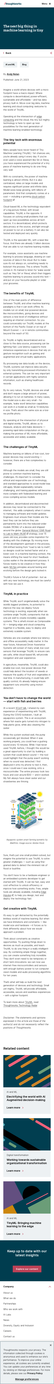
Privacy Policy (35, 1373)
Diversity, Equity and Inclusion (18, 1325)
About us (8, 1292)
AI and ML (10, 64)
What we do (9, 1298)
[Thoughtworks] (12, 3)
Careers (7, 1330)
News (6, 1320)
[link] (27, 1269)
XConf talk (21, 708)
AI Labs (7, 1314)
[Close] (51, 1345)
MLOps (13, 567)
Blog (24, 64)
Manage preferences (27, 1379)
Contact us (9, 1336)
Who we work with (13, 1309)
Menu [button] (44, 4)
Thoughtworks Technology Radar (20, 1005)
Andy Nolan (13, 74)
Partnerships (9, 1303)
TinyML (29, 1002)
